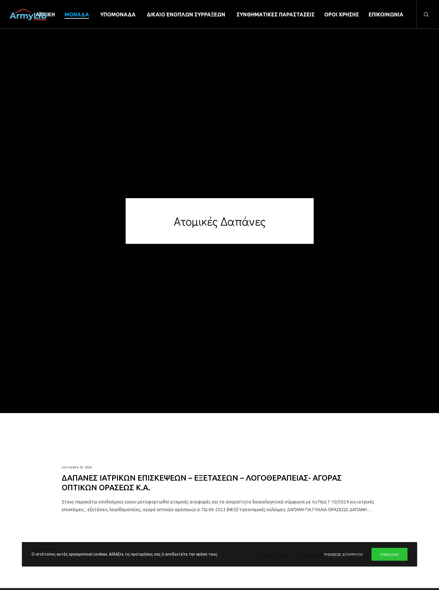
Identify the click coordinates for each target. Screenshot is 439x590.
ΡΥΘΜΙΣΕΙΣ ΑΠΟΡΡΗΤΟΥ (343, 554)
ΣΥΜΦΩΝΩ (389, 554)
